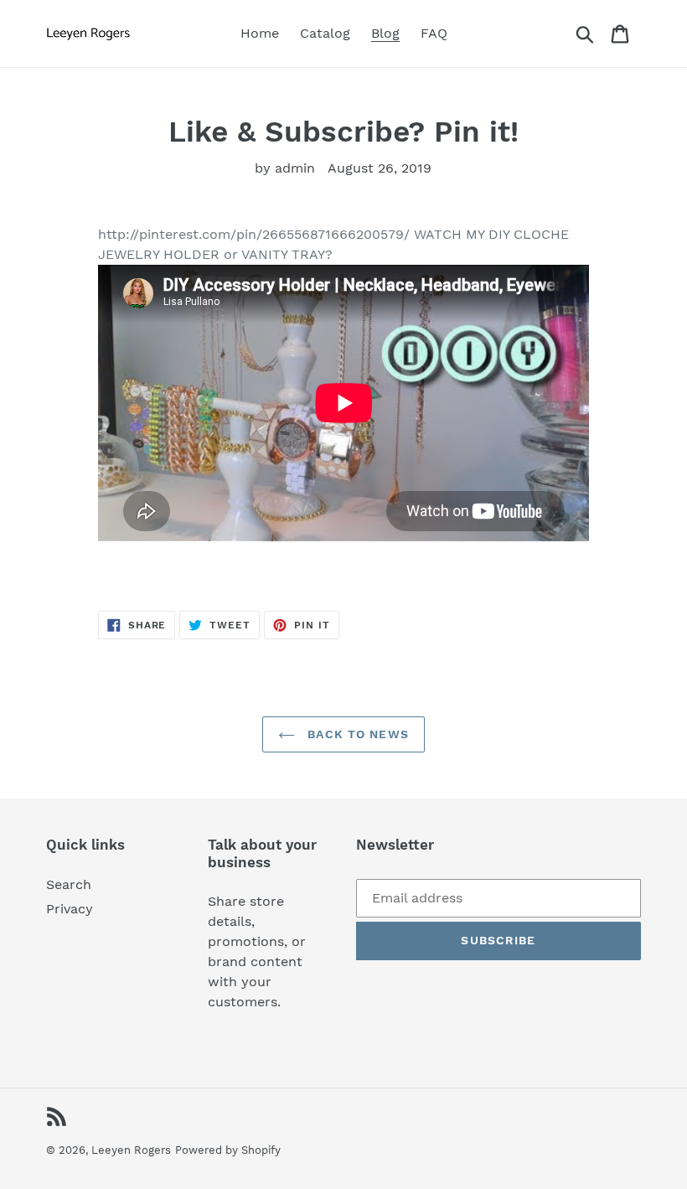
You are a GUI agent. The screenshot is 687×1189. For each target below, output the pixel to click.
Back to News (356, 734)
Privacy (69, 909)
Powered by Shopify (228, 1150)
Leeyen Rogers (131, 1150)
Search (68, 884)
